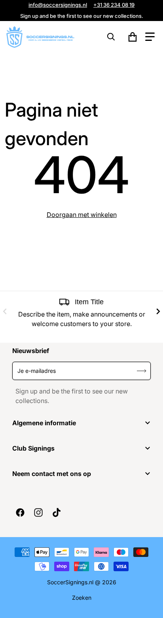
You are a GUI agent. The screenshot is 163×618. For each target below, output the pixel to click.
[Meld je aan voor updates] (142, 370)
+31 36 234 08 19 (114, 5)
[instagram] (37, 512)
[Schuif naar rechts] (158, 311)
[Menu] (150, 37)
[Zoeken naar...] (111, 37)
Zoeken (81, 597)
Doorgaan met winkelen (82, 215)
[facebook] (19, 512)
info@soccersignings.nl (57, 5)
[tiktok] (56, 512)
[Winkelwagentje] (133, 37)
